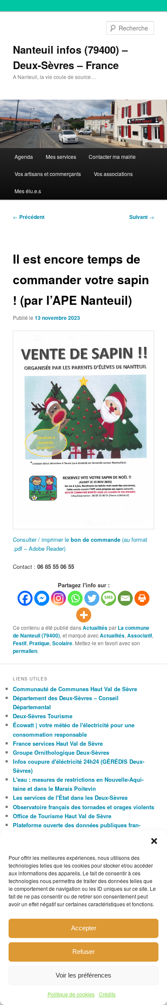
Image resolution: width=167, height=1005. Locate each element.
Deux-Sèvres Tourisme (42, 716)
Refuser (83, 951)
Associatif (139, 635)
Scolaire (62, 643)
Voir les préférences (83, 975)
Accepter (83, 928)
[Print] (141, 598)
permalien (25, 651)
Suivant (141, 217)
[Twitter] (91, 598)
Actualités (95, 628)
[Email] (125, 598)
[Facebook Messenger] (41, 598)
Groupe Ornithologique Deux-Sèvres (61, 752)
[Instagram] (58, 598)
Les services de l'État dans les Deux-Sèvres (70, 797)
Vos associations (113, 173)
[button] (154, 841)
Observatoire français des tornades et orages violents (83, 807)
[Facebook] (25, 598)
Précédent (29, 217)
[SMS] (108, 598)
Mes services (61, 156)
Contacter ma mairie (112, 156)
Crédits (107, 994)
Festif (20, 643)
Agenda (24, 156)
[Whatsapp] (75, 598)
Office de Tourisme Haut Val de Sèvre (62, 816)
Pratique (39, 643)
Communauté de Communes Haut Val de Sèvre (75, 689)
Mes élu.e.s (28, 190)
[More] (83, 614)
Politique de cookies (71, 994)
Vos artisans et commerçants (48, 173)
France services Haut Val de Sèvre (58, 743)
